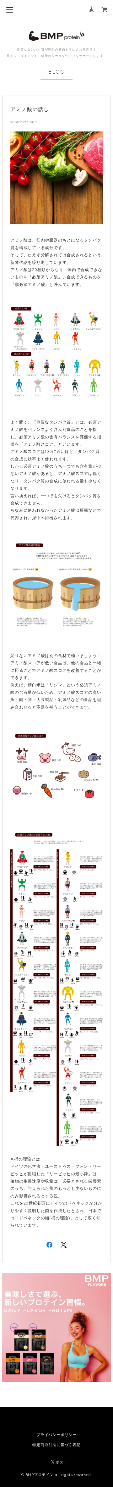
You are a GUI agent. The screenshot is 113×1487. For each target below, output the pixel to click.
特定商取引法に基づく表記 (56, 1444)
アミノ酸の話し (29, 109)
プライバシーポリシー (56, 1434)
